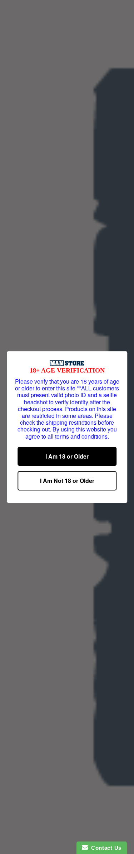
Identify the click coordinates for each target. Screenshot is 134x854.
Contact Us (104, 848)
